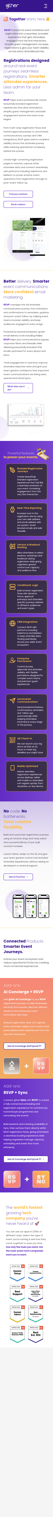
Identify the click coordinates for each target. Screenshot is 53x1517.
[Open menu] (45, 6)
